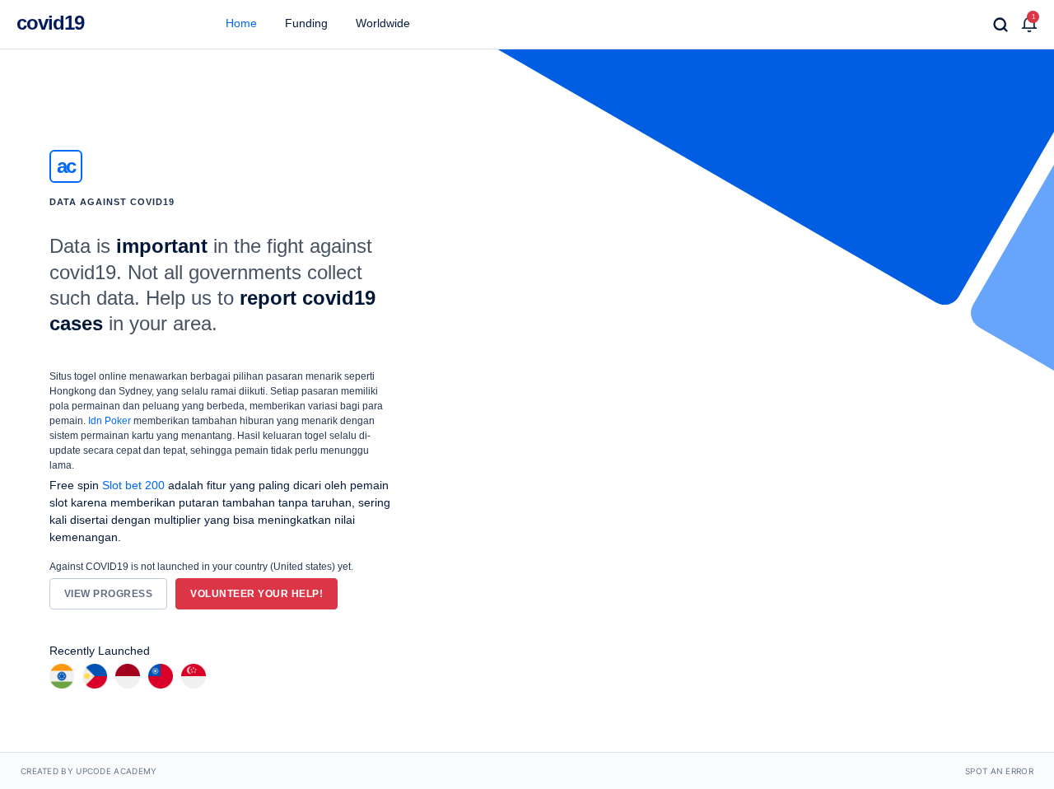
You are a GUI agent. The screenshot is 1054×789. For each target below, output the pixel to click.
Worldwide (381, 23)
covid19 (50, 23)
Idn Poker (109, 421)
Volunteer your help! (256, 594)
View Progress (108, 594)
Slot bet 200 (133, 485)
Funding (305, 23)
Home (239, 23)
